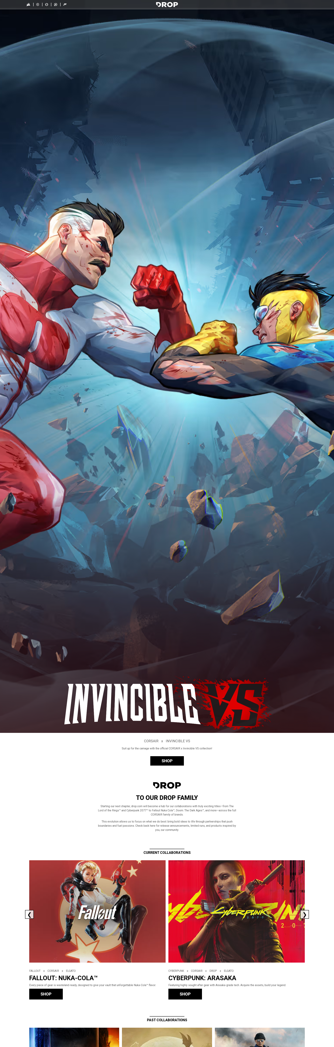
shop (167, 760)
